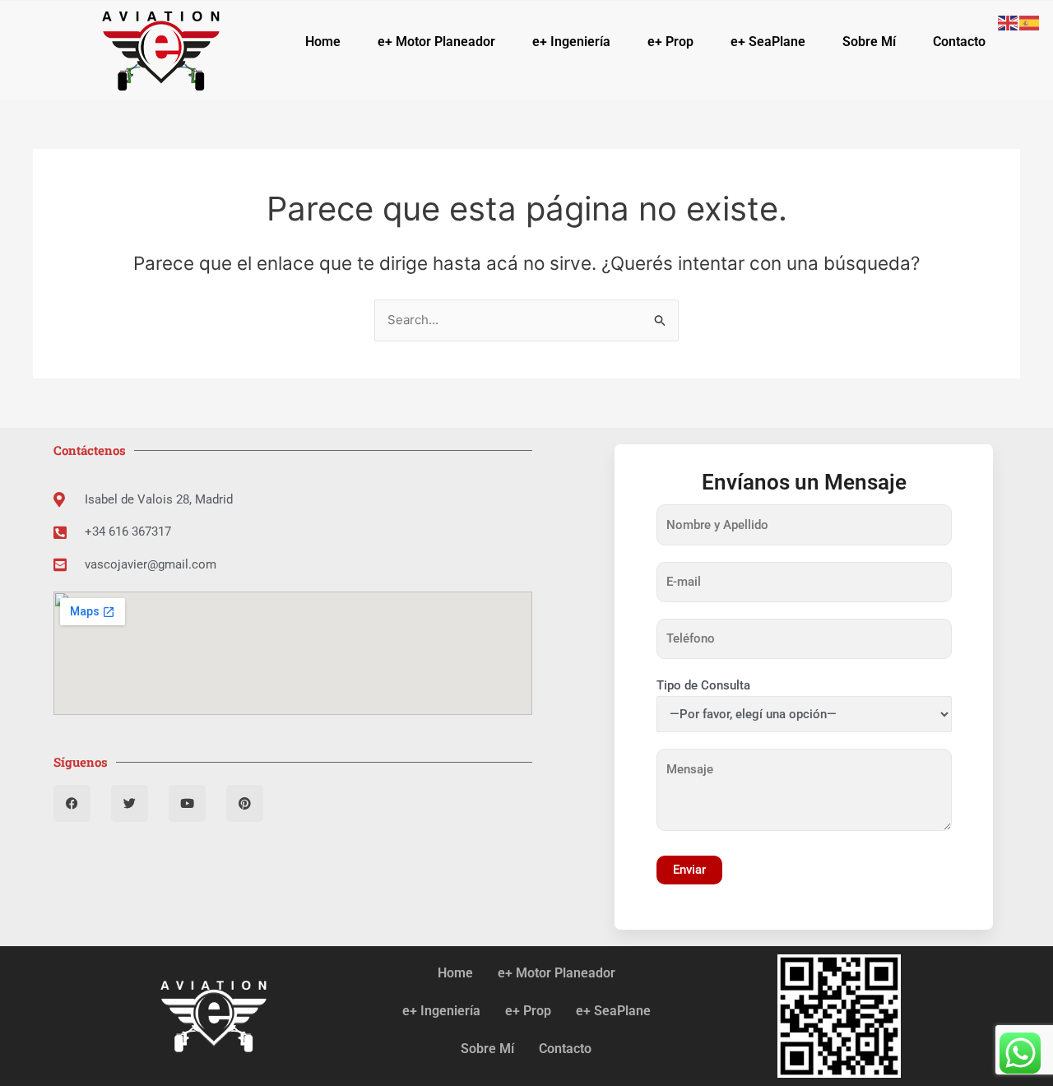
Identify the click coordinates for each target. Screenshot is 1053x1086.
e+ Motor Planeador (436, 41)
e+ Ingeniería (571, 41)
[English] (1008, 22)
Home (323, 41)
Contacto (959, 41)
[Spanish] (1030, 22)
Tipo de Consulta (703, 685)
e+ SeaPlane (768, 41)
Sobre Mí (869, 41)
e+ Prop (670, 41)
